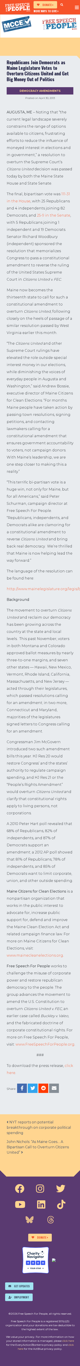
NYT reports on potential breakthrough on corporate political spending (39, 1127)
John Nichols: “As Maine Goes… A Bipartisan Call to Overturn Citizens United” (38, 1147)
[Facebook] (19, 1188)
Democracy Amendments (40, 91)
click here (68, 1340)
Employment (21, 1297)
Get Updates (22, 1286)
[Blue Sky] (29, 1220)
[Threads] (50, 1220)
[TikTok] (61, 1204)
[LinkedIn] (41, 1204)
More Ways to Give (45, 11)
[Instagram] (40, 1188)
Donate (47, 5)
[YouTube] (20, 1204)
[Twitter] (60, 1188)
